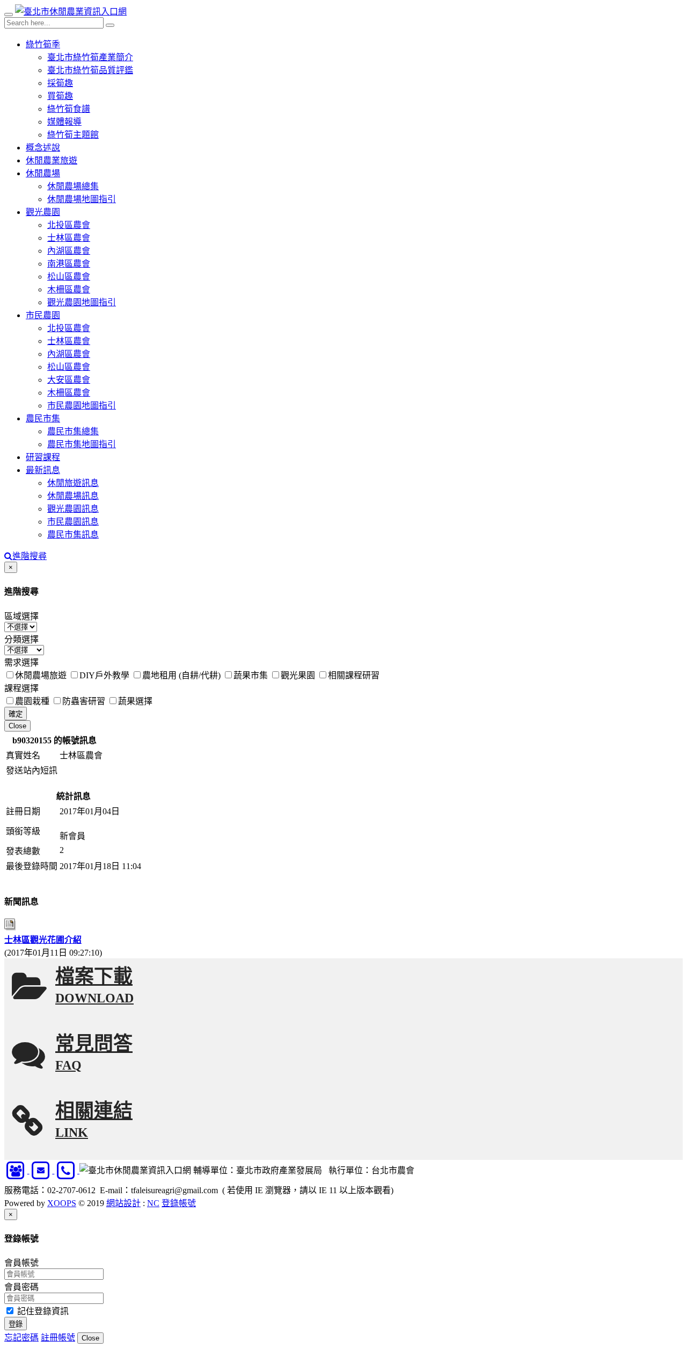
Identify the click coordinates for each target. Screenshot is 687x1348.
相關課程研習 (353, 675)
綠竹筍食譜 (68, 108)
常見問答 (94, 1052)
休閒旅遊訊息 (73, 482)
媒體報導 (64, 121)
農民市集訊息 (73, 534)
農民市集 (43, 418)
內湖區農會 (68, 250)
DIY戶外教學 (104, 675)
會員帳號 (21, 1262)
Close (17, 726)
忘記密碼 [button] (21, 1337)
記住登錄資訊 (42, 1311)
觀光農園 (43, 212)
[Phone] (66, 1170)
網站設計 (123, 1203)
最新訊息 (43, 470)
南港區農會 (68, 263)
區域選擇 (21, 616)
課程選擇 (21, 688)
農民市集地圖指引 (81, 444)
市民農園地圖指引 (81, 405)
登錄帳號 (179, 1203)
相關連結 (94, 1119)
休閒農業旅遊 (51, 160)
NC (153, 1203)
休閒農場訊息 (73, 495)
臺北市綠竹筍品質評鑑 (90, 70)
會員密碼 (21, 1287)
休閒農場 (43, 173)
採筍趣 (60, 83)
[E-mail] (42, 1170)
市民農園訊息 (73, 521)
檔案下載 (94, 985)
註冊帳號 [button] (58, 1337)
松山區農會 (68, 276)
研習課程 (43, 457)
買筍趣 (60, 96)
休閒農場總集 (73, 186)
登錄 (16, 1324)
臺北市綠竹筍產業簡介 (90, 57)
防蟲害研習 (83, 701)
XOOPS (61, 1203)
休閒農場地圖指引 (81, 199)
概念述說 (43, 147)
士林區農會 (68, 237)
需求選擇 (21, 662)
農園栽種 (32, 701)
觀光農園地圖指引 (81, 302)
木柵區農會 (68, 289)
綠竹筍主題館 (73, 134)
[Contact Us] (17, 1170)
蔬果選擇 (135, 701)
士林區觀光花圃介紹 (43, 939)
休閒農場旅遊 (41, 675)
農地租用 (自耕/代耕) (181, 675)
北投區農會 (68, 225)
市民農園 (43, 315)
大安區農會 (68, 379)
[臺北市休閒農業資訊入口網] (71, 11)
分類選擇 (21, 639)
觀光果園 (298, 675)
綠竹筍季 (43, 44)
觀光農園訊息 (73, 508)
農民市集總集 (73, 431)
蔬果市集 (250, 675)
